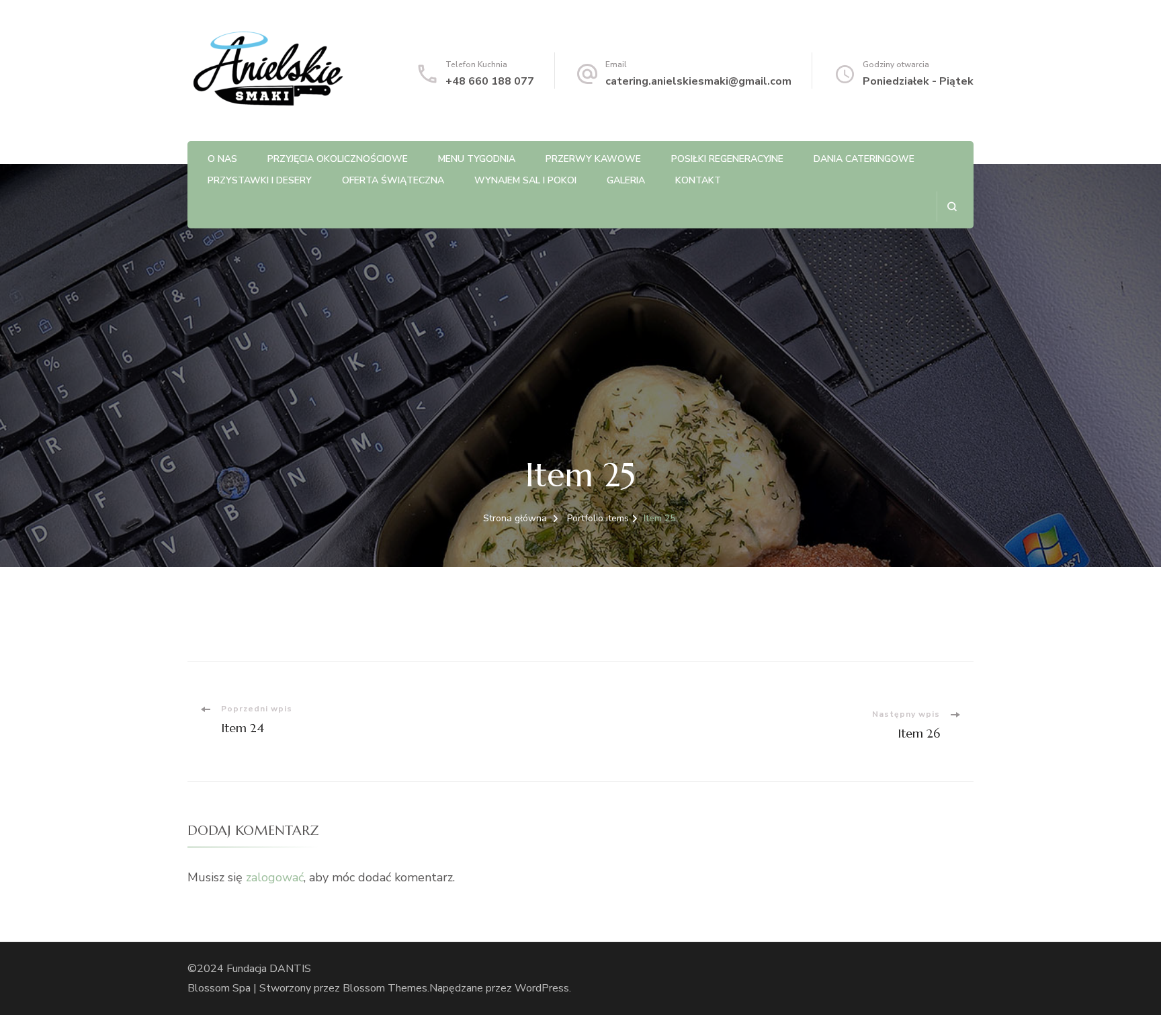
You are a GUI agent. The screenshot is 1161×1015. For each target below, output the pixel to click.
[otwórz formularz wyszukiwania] (952, 206)
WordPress (542, 988)
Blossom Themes (385, 988)
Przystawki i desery (260, 180)
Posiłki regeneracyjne (727, 158)
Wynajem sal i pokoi (525, 180)
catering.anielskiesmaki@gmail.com (698, 81)
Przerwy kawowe (593, 158)
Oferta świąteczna (393, 180)
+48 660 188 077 (489, 81)
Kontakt (698, 180)
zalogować (275, 877)
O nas (222, 158)
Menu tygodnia (476, 158)
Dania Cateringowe (864, 158)
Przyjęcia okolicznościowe (337, 158)
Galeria (626, 180)
